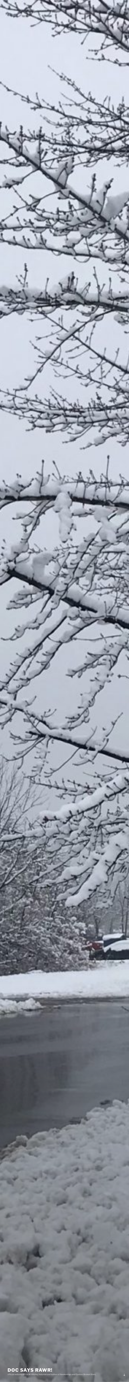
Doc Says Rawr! (30, 1370)
